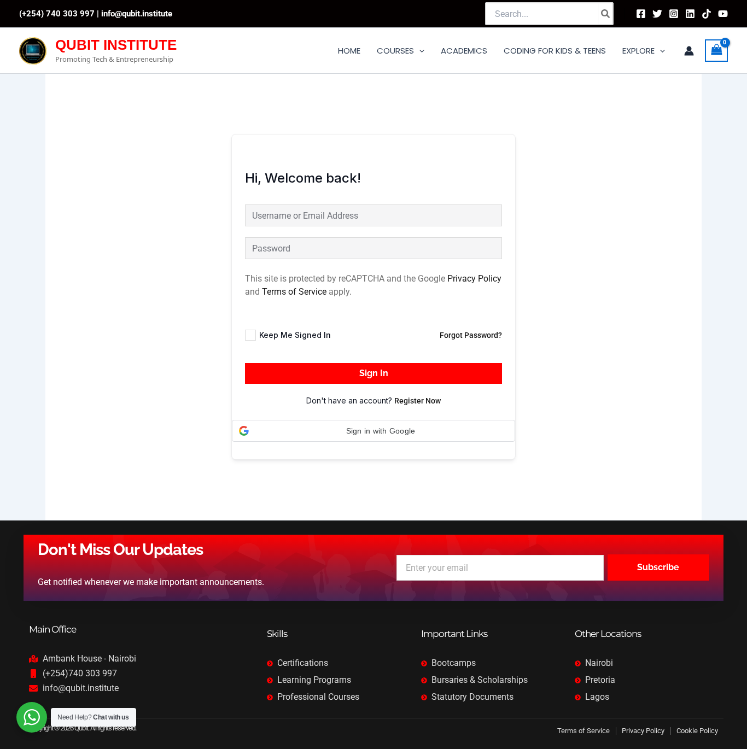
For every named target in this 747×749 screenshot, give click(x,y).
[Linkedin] (690, 14)
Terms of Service (294, 291)
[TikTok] (706, 14)
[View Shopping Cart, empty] (716, 50)
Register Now (417, 400)
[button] (373, 431)
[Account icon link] (689, 51)
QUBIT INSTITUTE (116, 45)
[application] (419, 51)
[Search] (606, 14)
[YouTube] (723, 14)
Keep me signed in (295, 335)
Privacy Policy (474, 278)
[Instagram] (674, 14)
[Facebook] (641, 14)
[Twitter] (657, 14)
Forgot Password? (471, 335)
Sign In (373, 373)
